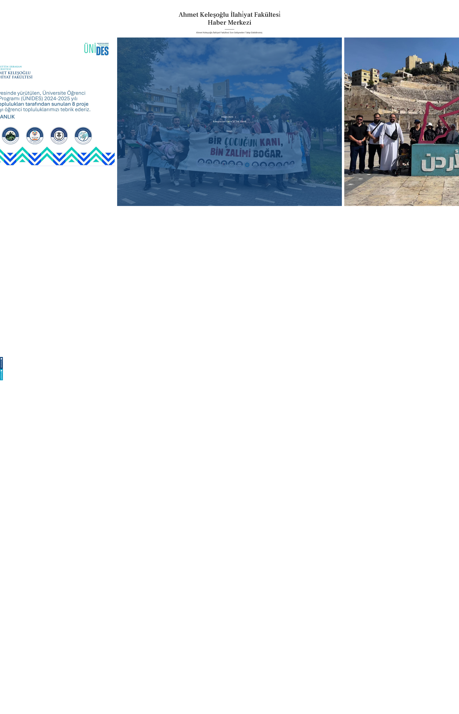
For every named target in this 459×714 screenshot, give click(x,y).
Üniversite (1, 364)
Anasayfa (1, 375)
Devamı (229, 131)
